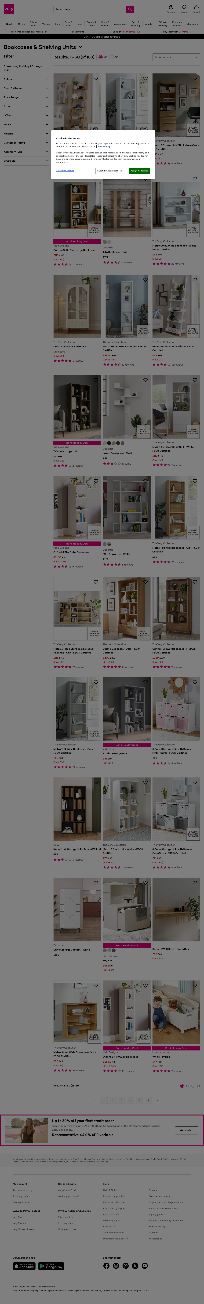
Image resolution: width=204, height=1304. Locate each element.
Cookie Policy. (104, 146)
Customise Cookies (65, 170)
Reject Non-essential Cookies (111, 171)
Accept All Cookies (139, 171)
